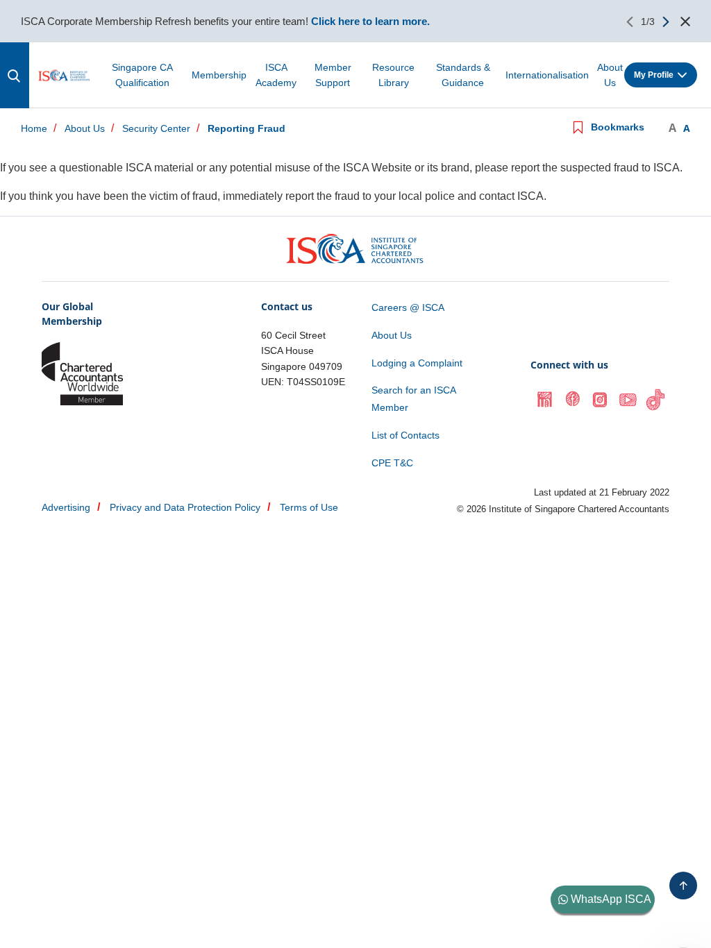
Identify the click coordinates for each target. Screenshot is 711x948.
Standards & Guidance (463, 75)
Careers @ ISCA (407, 307)
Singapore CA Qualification (142, 75)
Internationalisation (547, 75)
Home (34, 128)
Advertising (66, 507)
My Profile (654, 75)
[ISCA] (64, 75)
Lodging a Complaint (416, 363)
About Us (610, 75)
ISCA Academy (276, 75)
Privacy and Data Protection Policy (185, 507)
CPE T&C (392, 462)
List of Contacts (405, 435)
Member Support (333, 75)
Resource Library (393, 75)
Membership (219, 75)
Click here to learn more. (370, 21)
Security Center (156, 128)
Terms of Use (309, 507)
